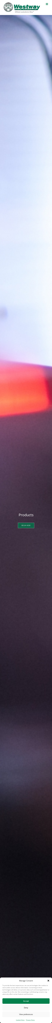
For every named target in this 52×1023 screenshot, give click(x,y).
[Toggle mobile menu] (47, 4)
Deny (26, 1008)
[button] (48, 980)
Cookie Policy (20, 1020)
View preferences (26, 1014)
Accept (26, 1001)
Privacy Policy (30, 1020)
